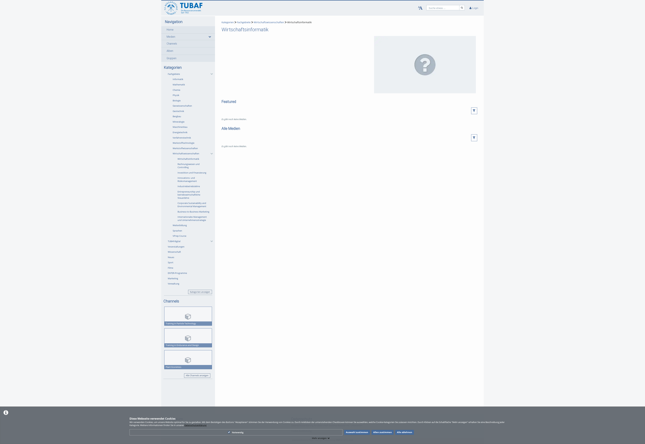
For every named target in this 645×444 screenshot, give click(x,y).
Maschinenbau (180, 126)
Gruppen (171, 58)
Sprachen (177, 230)
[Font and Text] (420, 8)
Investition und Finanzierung (192, 172)
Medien (171, 36)
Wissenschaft (174, 251)
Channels (172, 43)
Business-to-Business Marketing (193, 211)
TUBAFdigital (174, 241)
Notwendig (237, 432)
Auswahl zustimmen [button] (357, 432)
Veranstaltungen (176, 246)
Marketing (173, 278)
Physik (176, 95)
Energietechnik (180, 132)
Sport (170, 262)
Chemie (176, 89)
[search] (442, 7)
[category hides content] (210, 74)
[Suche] (462, 7)
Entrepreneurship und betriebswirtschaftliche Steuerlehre (189, 194)
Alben (170, 50)
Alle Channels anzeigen (197, 375)
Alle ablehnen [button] (404, 432)
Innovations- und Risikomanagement (187, 179)
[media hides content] (209, 37)
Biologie (177, 100)
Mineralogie (178, 121)
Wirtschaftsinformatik (188, 158)
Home (170, 29)
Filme (170, 267)
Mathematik (179, 84)
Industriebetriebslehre (189, 186)
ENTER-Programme (177, 273)
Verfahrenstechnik (182, 137)
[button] (188, 29)
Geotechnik (178, 111)
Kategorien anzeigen (200, 291)
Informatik (178, 79)
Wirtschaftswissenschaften (186, 153)
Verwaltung (173, 283)
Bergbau (177, 116)
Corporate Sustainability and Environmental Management (192, 205)
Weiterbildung (180, 225)
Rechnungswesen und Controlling (189, 166)
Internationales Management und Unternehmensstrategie (192, 218)
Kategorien (228, 22)
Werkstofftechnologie (183, 142)
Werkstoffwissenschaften (185, 148)
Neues (171, 257)
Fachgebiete (174, 73)
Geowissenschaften (182, 105)
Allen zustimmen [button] (382, 432)
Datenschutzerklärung (195, 425)
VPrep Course (179, 235)
